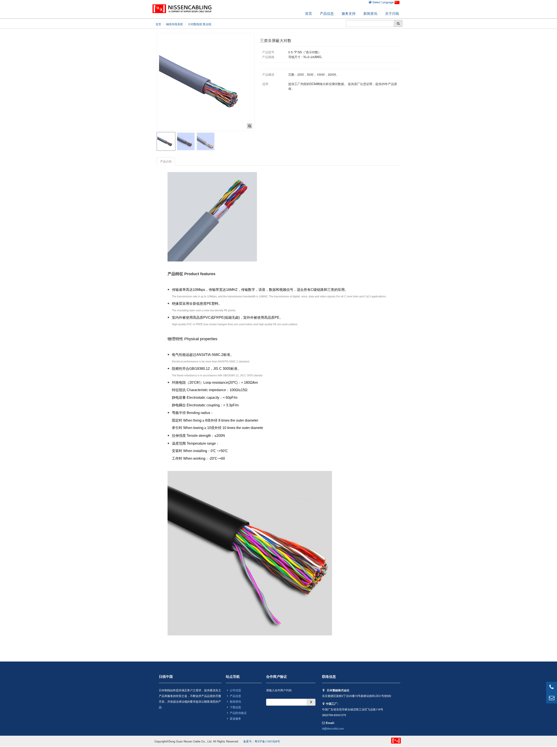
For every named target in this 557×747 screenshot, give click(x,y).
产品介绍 (165, 161)
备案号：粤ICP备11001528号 (261, 741)
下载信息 (235, 707)
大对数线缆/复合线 (199, 24)
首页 (308, 13)
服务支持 (349, 13)
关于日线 (392, 13)
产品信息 (327, 13)
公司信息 (235, 690)
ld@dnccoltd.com (333, 728)
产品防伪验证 (238, 713)
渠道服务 (235, 718)
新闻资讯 (370, 13)
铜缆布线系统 (174, 24)
